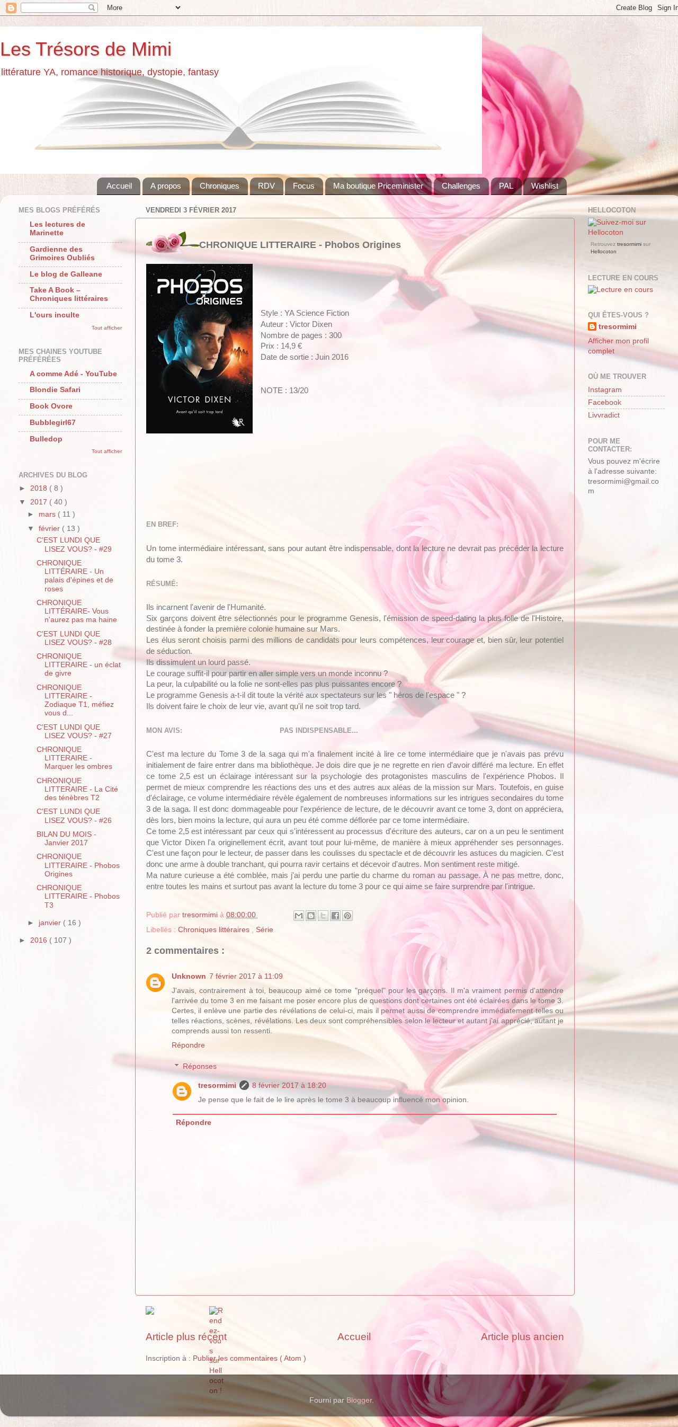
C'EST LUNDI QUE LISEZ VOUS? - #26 (74, 816)
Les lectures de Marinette (57, 228)
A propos (165, 185)
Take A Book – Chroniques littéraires (69, 294)
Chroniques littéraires (215, 930)
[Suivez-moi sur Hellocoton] (626, 232)
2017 (39, 502)
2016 (39, 940)
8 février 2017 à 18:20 (289, 1085)
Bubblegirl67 (53, 423)
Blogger (359, 1400)
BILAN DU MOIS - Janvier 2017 (66, 838)
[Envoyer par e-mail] (298, 915)
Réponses (200, 1066)
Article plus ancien (522, 1336)
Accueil (119, 185)
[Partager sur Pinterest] (347, 915)
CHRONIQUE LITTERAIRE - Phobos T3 (78, 896)
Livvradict (604, 415)
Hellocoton (604, 251)
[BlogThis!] (311, 915)
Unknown (189, 976)
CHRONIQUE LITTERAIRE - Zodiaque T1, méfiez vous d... (75, 700)
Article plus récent (186, 1336)
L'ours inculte (54, 315)
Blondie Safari (55, 390)
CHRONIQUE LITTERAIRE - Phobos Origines (78, 865)
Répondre (188, 1045)
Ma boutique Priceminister (378, 185)
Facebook (604, 402)
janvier (51, 923)
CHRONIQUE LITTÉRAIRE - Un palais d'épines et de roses (75, 576)
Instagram (605, 390)
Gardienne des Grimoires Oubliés (62, 253)
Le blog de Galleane (66, 274)
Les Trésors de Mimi (86, 49)
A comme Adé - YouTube (73, 374)
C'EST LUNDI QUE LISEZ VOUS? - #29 (74, 544)
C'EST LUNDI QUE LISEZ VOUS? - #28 (74, 638)
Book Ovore (51, 406)
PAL (506, 185)
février (50, 529)
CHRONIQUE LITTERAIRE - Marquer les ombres (74, 758)
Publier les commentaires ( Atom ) (249, 1358)
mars (48, 514)
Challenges (461, 185)
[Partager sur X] (323, 915)
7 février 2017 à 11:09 (246, 976)
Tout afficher (107, 328)
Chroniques (219, 185)
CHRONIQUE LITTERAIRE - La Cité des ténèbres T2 (77, 789)
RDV (266, 185)
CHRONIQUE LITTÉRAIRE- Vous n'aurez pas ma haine (77, 611)
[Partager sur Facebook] (335, 915)
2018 (39, 488)
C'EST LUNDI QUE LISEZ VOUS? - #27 (74, 731)
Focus (304, 185)
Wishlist (544, 185)
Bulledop (46, 439)
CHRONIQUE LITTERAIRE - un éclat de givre (79, 664)
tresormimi (217, 1085)
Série (264, 930)
